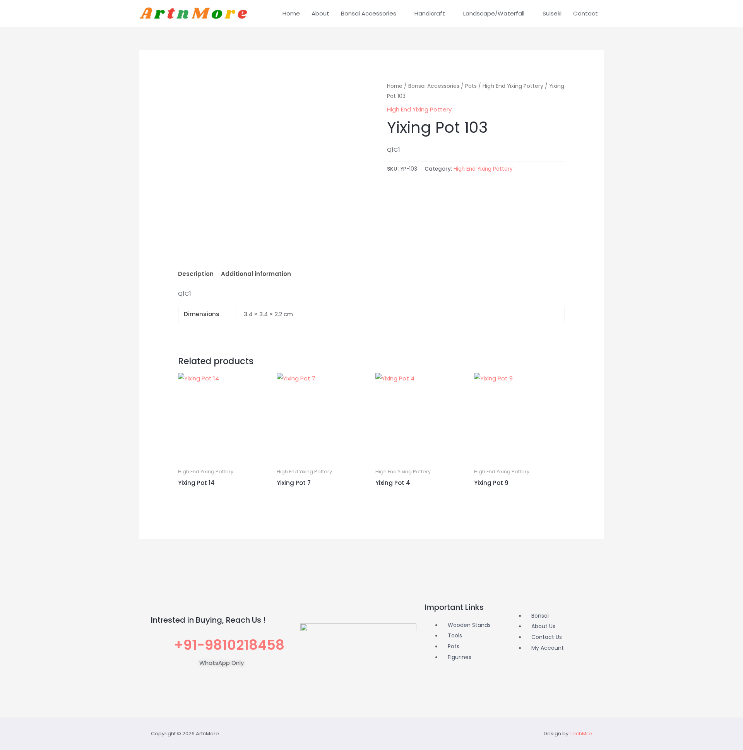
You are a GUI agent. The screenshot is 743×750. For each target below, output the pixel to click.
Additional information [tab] (256, 274)
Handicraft (429, 13)
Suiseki (552, 13)
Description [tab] (196, 274)
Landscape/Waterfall (493, 13)
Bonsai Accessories (368, 13)
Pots (471, 86)
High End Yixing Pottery (513, 86)
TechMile (581, 733)
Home (291, 13)
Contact (585, 13)
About (320, 13)
